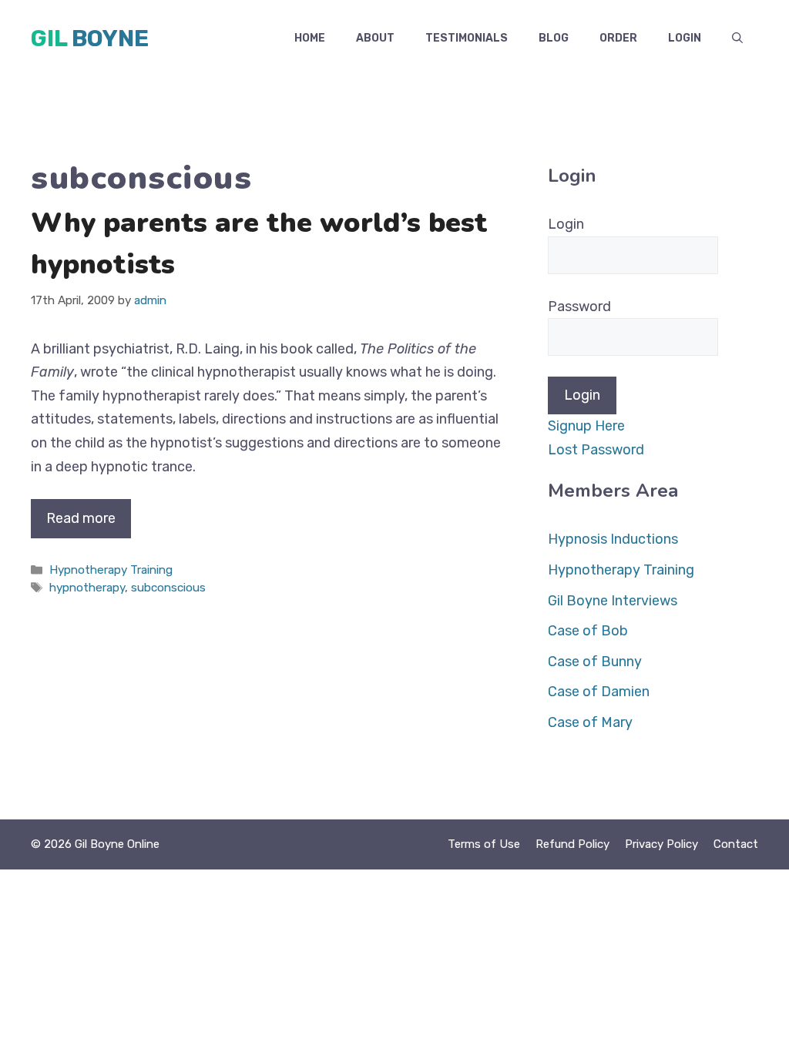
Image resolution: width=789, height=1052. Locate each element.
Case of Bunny (595, 661)
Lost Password (596, 449)
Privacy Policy (661, 844)
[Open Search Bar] (737, 38)
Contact (735, 844)
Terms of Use (484, 844)
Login (684, 38)
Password (579, 306)
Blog (554, 38)
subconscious (168, 588)
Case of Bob (588, 630)
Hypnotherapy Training (111, 570)
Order (618, 38)
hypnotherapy (87, 588)
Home (309, 38)
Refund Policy (572, 844)
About (375, 38)
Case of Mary (590, 722)
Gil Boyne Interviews (612, 600)
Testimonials (466, 38)
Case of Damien (599, 691)
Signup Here (586, 425)
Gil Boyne (90, 38)
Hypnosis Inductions (613, 539)
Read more (81, 518)
